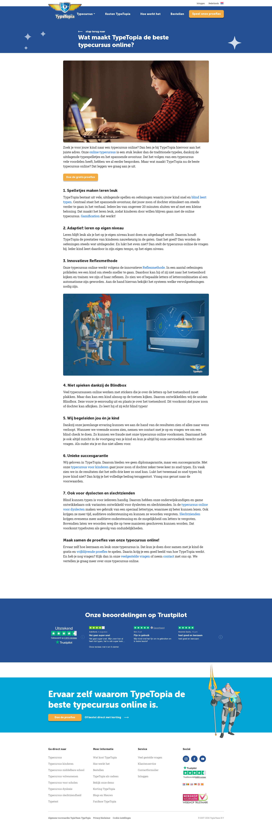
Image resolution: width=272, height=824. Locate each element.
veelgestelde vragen (135, 556)
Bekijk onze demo (103, 782)
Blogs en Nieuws (103, 795)
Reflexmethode (154, 267)
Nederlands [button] (214, 3)
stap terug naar (95, 31)
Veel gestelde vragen (150, 757)
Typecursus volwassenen (63, 776)
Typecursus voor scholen (63, 782)
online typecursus (102, 152)
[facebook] (194, 759)
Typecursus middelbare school (66, 770)
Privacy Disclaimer (101, 818)
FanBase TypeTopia (104, 801)
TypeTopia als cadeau (106, 776)
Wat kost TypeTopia (105, 757)
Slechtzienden (189, 514)
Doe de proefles (65, 717)
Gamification (90, 216)
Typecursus (85, 14)
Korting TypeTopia (104, 789)
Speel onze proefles (206, 14)
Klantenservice (147, 763)
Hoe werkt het (150, 14)
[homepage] (65, 10)
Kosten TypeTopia (117, 14)
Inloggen (201, 3)
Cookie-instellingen (122, 818)
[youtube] (202, 759)
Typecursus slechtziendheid (64, 795)
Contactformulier (148, 770)
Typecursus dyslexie (60, 789)
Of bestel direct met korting (103, 717)
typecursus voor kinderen (90, 467)
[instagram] (186, 759)
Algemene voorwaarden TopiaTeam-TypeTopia (69, 818)
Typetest (53, 801)
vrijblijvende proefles (92, 551)
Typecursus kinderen (61, 763)
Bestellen (177, 14)
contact (168, 556)
